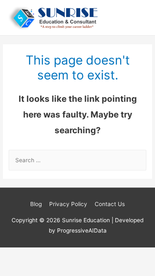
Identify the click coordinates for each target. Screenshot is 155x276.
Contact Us (110, 204)
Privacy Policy (68, 204)
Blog (36, 204)
